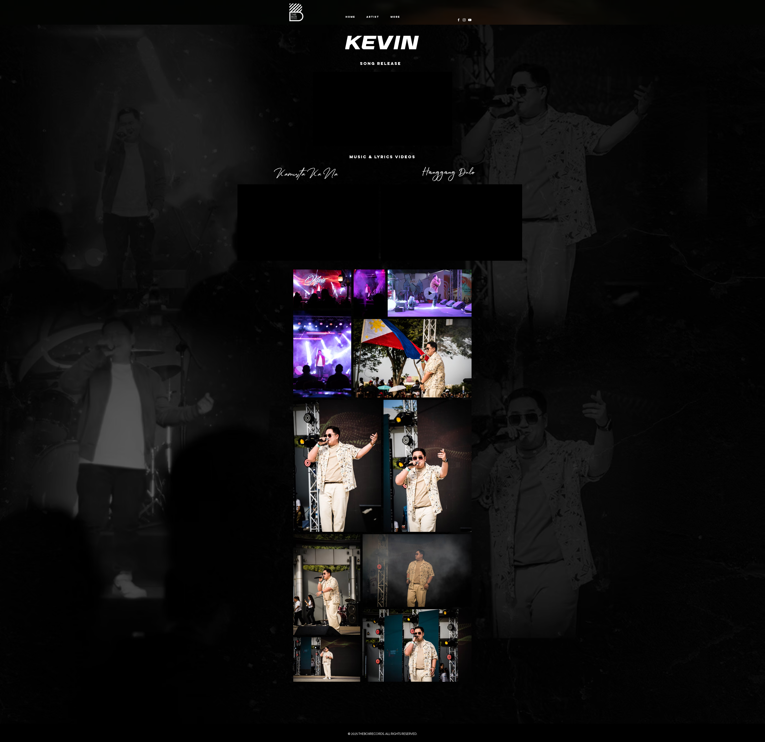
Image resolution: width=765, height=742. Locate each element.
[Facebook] (459, 20)
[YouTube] (470, 20)
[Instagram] (464, 20)
